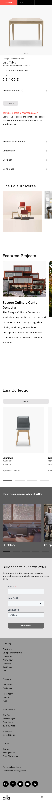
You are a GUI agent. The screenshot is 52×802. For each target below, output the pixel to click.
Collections (8, 684)
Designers (7, 667)
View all (26, 401)
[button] (42, 797)
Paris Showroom (10, 756)
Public (6, 701)
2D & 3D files (9, 725)
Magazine (7, 731)
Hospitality (8, 694)
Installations (9, 735)
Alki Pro (6, 715)
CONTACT (10, 103)
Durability (7, 656)
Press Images (9, 718)
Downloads (8, 722)
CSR (5, 670)
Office (6, 697)
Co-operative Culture (12, 652)
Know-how (8, 660)
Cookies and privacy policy (14, 770)
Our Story (7, 649)
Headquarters (9, 752)
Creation (7, 663)
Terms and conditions (12, 767)
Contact (6, 749)
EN (21, 3)
